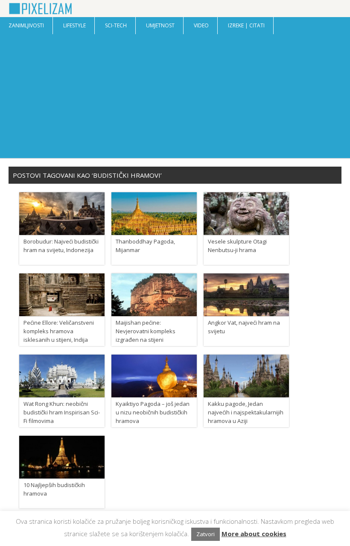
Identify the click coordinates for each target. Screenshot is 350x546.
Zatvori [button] (205, 534)
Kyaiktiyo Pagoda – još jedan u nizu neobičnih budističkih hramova (153, 412)
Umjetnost (160, 25)
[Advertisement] (175, 98)
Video (201, 25)
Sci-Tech (116, 25)
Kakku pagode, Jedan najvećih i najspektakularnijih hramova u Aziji (245, 412)
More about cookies (254, 533)
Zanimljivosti (26, 25)
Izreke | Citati (246, 25)
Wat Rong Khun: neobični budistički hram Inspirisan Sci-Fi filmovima (61, 412)
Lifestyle (74, 25)
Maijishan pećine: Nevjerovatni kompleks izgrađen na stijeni (145, 331)
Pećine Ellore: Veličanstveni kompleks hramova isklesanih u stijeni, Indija (58, 331)
